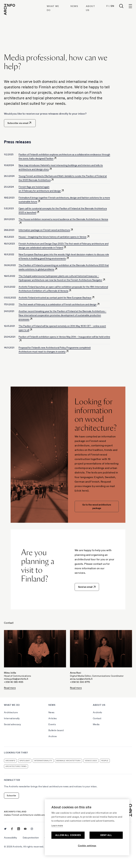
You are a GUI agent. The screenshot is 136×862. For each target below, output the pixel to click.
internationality (43, 760)
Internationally (12, 718)
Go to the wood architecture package (96, 506)
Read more (10, 687)
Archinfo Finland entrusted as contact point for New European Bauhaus (55, 297)
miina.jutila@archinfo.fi (16, 679)
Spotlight (25, 760)
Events (52, 724)
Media (96, 724)
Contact (97, 718)
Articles (52, 718)
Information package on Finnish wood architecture (44, 229)
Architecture (11, 712)
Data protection (31, 837)
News (74, 6)
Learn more (57, 825)
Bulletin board (56, 730)
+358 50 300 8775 (80, 682)
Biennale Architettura (68, 760)
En (112, 5)
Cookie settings (87, 845)
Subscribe (11, 795)
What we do (12, 704)
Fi (107, 5)
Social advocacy (12, 724)
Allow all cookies (68, 835)
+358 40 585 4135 (13, 682)
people (104, 760)
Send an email (85, 586)
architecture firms (16, 766)
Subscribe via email (17, 123)
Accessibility (10, 837)
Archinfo (97, 712)
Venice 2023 (91, 760)
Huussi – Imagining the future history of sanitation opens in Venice (52, 236)
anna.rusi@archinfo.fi (81, 679)
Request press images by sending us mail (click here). (95, 486)
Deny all (106, 835)
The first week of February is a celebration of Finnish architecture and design (58, 304)
